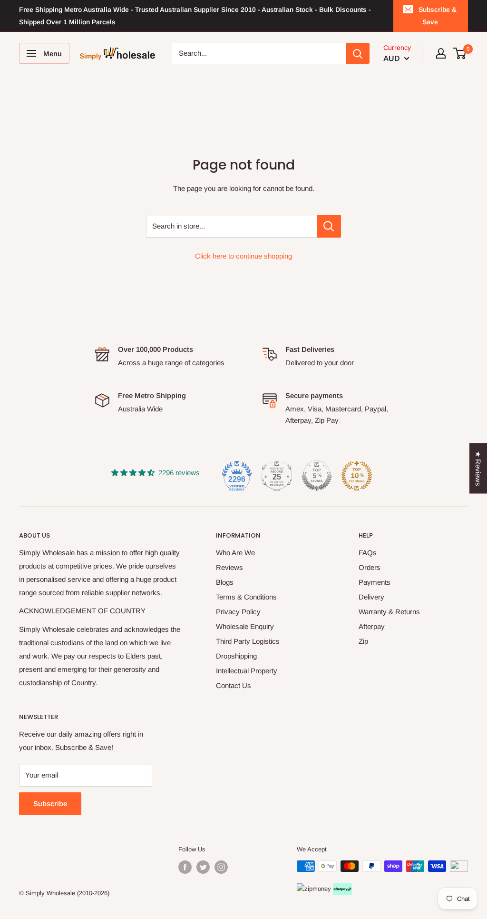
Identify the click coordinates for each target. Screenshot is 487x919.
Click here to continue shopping (243, 256)
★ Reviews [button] (478, 468)
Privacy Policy (238, 612)
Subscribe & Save (438, 16)
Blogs (225, 582)
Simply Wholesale (50, 893)
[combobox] (259, 53)
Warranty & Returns (389, 612)
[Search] (358, 53)
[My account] (441, 53)
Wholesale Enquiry (245, 626)
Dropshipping (236, 656)
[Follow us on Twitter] (203, 867)
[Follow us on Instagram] (221, 867)
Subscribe (50, 803)
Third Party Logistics (248, 641)
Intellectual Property (246, 671)
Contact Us (233, 685)
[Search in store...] (329, 226)
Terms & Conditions (246, 597)
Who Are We (235, 553)
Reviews (229, 567)
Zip (363, 641)
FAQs (368, 553)
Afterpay (372, 626)
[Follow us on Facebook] (185, 867)
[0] (460, 53)
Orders (369, 567)
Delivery (371, 597)
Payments (374, 582)
